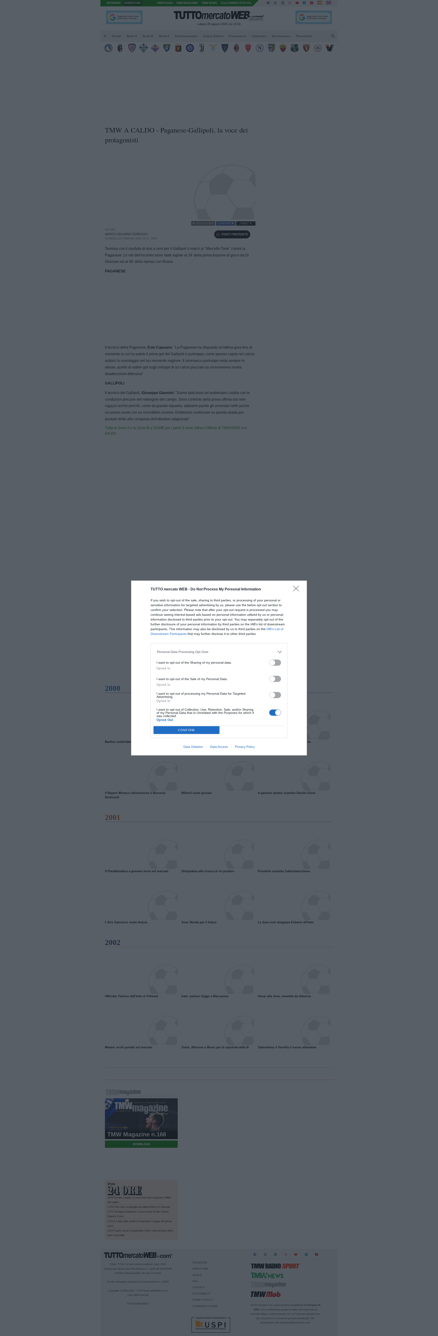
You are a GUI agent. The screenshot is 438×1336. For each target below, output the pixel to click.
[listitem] (219, 652)
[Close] (297, 590)
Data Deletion (193, 747)
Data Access (219, 747)
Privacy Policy (245, 747)
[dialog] (219, 668)
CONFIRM (186, 730)
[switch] (275, 663)
